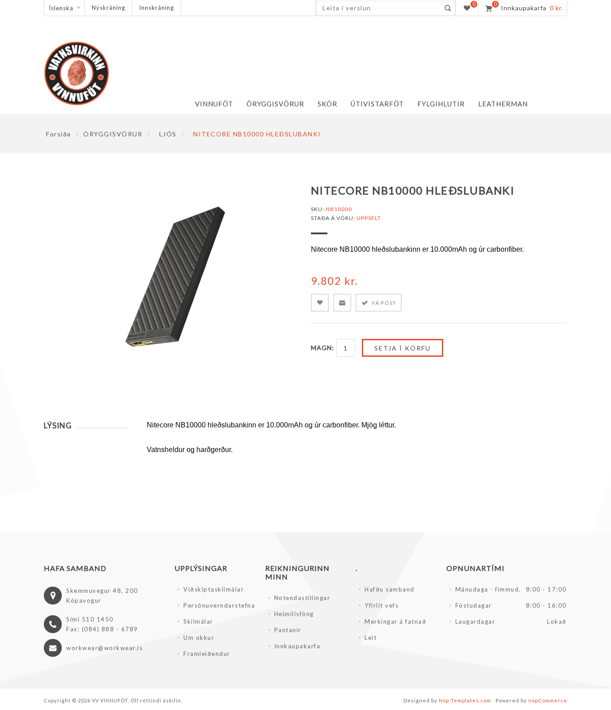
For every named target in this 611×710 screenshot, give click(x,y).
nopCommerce (547, 700)
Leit (371, 637)
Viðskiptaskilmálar (213, 589)
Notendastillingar (302, 597)
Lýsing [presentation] (58, 425)
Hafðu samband (390, 589)
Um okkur (198, 637)
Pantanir (287, 630)
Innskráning (156, 7)
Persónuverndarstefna (219, 605)
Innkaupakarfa (297, 646)
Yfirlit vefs (382, 605)
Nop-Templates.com (465, 700)
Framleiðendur (206, 653)
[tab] (86, 425)
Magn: (322, 347)
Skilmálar (198, 621)
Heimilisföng (294, 613)
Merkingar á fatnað (395, 621)
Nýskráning (108, 7)
